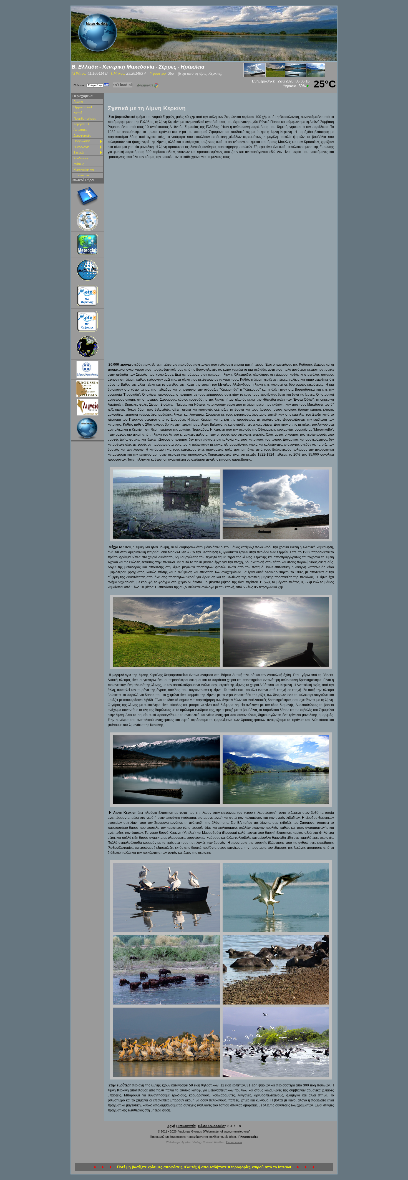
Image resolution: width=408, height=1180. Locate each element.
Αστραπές (80, 129)
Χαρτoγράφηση (84, 169)
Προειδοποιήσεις (85, 118)
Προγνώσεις (82, 141)
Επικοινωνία (82, 175)
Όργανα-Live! (83, 107)
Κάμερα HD (81, 124)
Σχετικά (79, 152)
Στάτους (79, 163)
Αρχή (171, 1126)
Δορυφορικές (82, 135)
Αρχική (78, 101)
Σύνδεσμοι (81, 158)
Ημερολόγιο (81, 147)
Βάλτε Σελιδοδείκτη (212, 1126)
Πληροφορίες (248, 1136)
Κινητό (78, 112)
